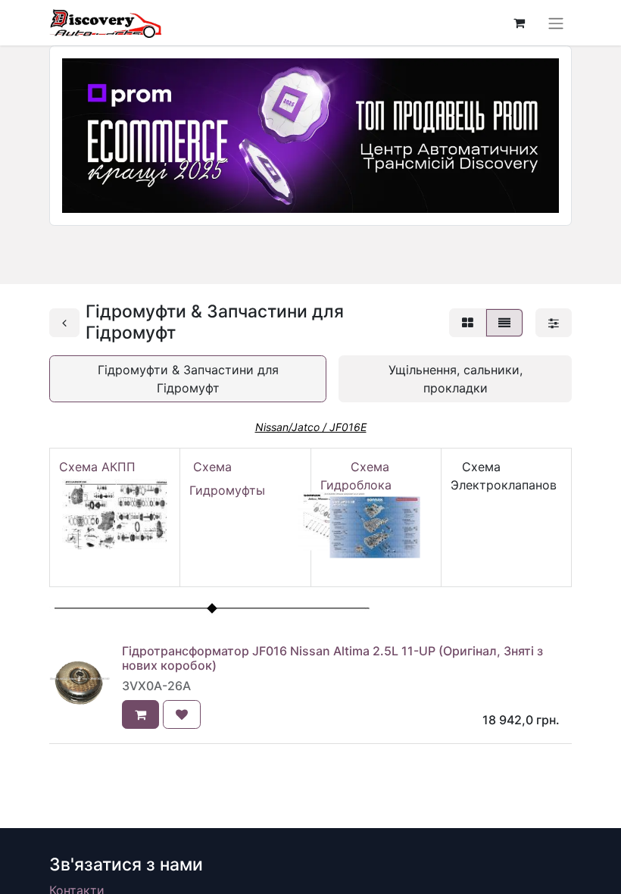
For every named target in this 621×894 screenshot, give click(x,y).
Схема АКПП (101, 466)
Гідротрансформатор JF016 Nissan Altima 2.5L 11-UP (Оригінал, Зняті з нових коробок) (332, 658)
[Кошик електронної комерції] (519, 23)
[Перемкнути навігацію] (556, 22)
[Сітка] (467, 322)
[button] (140, 714)
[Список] (504, 322)
